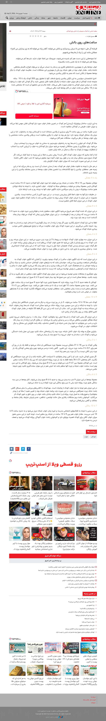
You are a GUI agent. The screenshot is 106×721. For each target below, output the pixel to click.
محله (43, 18)
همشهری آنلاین (87, 10)
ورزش (11, 18)
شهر (49, 18)
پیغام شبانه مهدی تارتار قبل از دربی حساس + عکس (79, 587)
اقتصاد (62, 18)
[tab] (53, 555)
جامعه (55, 18)
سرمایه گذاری (34, 116)
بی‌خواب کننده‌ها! (89, 619)
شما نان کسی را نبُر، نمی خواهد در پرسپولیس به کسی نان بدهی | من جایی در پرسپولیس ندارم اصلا (66, 570)
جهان (70, 18)
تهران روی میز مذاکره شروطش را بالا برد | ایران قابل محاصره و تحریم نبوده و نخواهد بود (69, 574)
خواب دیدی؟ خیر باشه (88, 622)
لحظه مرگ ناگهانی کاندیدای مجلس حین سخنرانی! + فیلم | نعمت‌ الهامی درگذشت (71, 567)
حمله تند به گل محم (87, 24)
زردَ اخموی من (90, 605)
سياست (77, 18)
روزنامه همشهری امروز (94, 2)
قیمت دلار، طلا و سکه (89, 700)
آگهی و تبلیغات (69, 2)
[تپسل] (16, 91)
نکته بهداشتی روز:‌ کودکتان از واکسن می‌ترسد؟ (81, 602)
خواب (86, 437)
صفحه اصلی (93, 31)
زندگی (37, 18)
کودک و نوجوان (83, 31)
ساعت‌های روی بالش (83, 42)
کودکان (93, 437)
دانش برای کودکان (72, 31)
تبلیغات (93, 703)
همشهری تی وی (59, 2)
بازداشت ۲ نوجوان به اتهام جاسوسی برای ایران (81, 584)
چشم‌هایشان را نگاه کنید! (87, 609)
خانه (96, 18)
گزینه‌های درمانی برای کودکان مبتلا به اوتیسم (81, 612)
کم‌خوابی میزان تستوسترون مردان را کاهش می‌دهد (79, 629)
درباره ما (93, 697)
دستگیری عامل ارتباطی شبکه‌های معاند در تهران (80, 577)
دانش (30, 18)
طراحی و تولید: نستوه (52, 717)
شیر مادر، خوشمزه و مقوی (87, 625)
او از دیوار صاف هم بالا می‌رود (86, 598)
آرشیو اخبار (86, 18)
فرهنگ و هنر (20, 18)
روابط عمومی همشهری (46, 2)
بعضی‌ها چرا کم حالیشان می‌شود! (84, 615)
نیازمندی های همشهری (81, 2)
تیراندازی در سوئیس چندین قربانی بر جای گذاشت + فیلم (78, 580)
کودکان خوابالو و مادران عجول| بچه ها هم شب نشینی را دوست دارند (75, 632)
